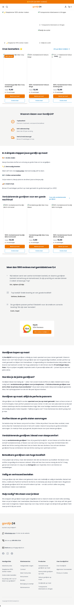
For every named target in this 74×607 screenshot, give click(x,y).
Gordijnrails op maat (44, 583)
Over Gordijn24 (61, 566)
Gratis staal (14, 100)
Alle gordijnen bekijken (61, 49)
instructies (20, 171)
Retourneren (24, 576)
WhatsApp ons (10, 533)
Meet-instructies (25, 573)
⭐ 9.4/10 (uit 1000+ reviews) (37, 2)
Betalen (22, 580)
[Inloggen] (65, 7)
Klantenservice (25, 587)
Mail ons (8, 548)
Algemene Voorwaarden (64, 569)
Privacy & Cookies (62, 573)
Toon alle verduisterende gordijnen (57, 198)
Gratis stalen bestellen (9, 575)
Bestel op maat (15, 96)
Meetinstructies (7, 566)
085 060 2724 (16, 540)
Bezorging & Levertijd (26, 584)
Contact (23, 569)
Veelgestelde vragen (26, 566)
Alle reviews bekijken (41, 332)
